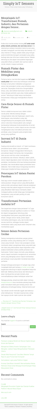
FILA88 (3, 384)
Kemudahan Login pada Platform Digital (14, 360)
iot (15, 37)
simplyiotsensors (6, 282)
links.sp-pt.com (6, 392)
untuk (22, 37)
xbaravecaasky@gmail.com (12, 31)
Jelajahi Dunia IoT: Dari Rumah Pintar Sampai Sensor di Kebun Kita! (18, 309)
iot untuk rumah (26, 267)
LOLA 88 (4, 398)
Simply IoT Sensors (18, 3)
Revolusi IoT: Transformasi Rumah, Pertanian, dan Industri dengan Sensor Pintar (18, 302)
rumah (18, 37)
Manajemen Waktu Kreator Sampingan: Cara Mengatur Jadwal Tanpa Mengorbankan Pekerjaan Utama (17, 349)
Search (3, 324)
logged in (13, 321)
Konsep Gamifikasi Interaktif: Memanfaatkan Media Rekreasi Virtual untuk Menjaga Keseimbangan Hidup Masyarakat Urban (18, 366)
